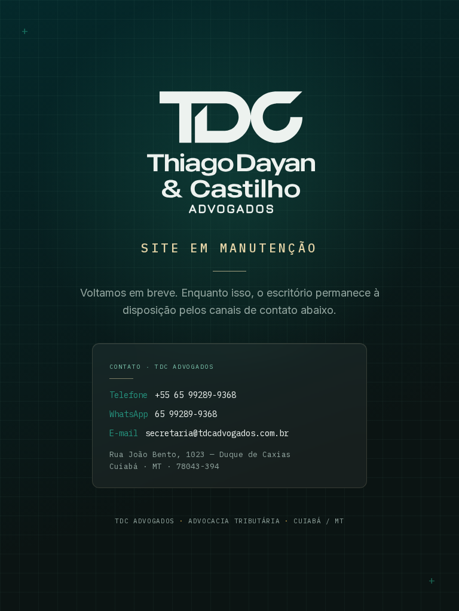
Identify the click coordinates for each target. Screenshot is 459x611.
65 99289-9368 (186, 414)
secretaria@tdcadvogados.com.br (217, 433)
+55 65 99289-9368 (195, 395)
